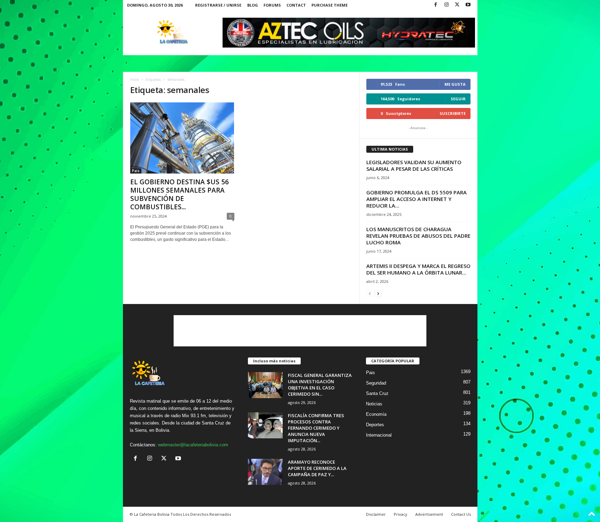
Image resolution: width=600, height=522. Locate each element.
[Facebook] (436, 5)
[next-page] (378, 293)
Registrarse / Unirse (218, 5)
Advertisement (429, 514)
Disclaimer (376, 514)
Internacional (379, 435)
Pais (136, 170)
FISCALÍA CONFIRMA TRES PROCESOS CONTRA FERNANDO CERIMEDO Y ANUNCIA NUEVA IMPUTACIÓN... (316, 428)
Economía (376, 414)
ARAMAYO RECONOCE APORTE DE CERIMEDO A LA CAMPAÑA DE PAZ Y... (317, 468)
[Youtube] (468, 5)
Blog (252, 5)
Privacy (400, 514)
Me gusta (455, 84)
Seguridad (376, 383)
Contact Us (461, 514)
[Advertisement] (300, 330)
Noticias (374, 403)
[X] (457, 5)
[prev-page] (369, 293)
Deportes (375, 424)
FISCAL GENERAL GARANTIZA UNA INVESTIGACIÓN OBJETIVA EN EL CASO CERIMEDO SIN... (320, 384)
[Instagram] (446, 5)
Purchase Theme (329, 5)
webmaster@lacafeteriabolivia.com (193, 444)
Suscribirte (453, 113)
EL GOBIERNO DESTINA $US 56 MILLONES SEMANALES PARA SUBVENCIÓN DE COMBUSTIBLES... (179, 194)
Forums (272, 5)
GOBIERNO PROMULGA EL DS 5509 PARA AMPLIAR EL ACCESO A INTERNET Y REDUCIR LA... (416, 199)
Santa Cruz (377, 393)
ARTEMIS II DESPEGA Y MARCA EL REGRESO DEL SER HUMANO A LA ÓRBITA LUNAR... (418, 269)
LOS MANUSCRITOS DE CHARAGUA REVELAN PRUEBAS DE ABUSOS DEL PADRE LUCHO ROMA (418, 236)
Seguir (458, 98)
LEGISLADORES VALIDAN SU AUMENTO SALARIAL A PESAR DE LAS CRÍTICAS (413, 165)
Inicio (134, 79)
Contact (296, 5)
